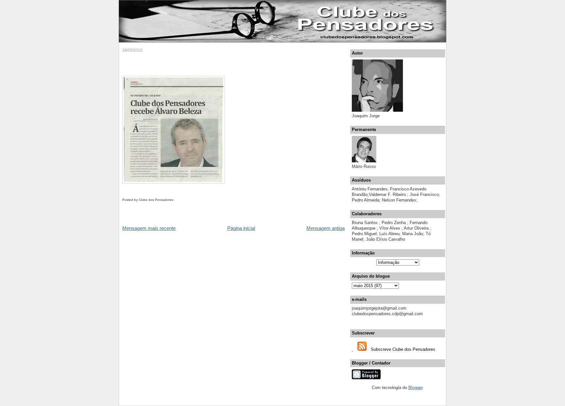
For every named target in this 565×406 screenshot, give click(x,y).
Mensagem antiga (325, 228)
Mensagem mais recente (149, 228)
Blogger (415, 387)
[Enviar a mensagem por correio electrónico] (174, 200)
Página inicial (241, 228)
